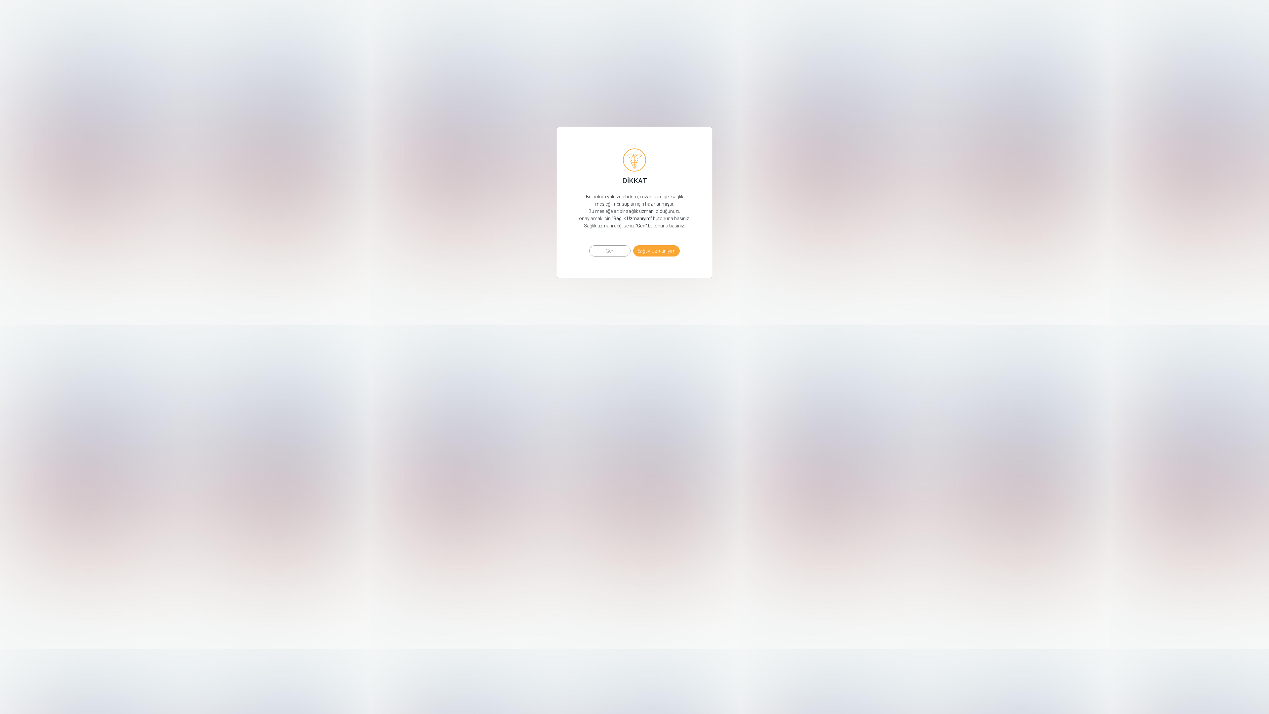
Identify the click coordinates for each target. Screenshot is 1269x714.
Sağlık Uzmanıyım (656, 251)
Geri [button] (609, 251)
